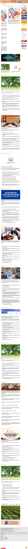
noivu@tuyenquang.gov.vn (11, 531)
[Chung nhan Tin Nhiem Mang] (14, 540)
